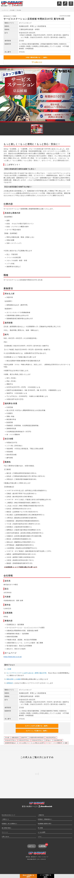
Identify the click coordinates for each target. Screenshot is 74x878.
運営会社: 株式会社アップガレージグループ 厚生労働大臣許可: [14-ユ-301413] (37, 858)
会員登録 (43, 845)
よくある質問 (41, 832)
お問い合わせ (5, 836)
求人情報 (40, 828)
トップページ (5, 10)
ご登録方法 (41, 815)
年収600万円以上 (37, 740)
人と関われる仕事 (38, 743)
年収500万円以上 (24, 740)
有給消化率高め (51, 737)
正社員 (7, 737)
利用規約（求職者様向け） (45, 819)
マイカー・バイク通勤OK (54, 743)
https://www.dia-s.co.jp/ (13, 657)
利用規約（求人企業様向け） (10, 823)
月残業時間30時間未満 (36, 737)
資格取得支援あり (10, 743)
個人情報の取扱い (7, 828)
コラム (40, 836)
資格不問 (24, 737)
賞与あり (48, 740)
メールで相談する (45, 876)
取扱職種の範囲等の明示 (44, 823)
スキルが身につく (24, 743)
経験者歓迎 (15, 737)
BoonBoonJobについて (8, 815)
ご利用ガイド (5, 819)
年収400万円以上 (10, 740)
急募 (66, 743)
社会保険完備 (58, 740)
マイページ (5, 832)
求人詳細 (19, 10)
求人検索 (12, 10)
